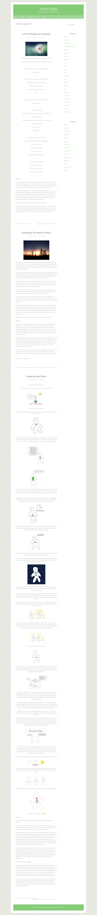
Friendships (44, 899)
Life (65, 72)
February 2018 (67, 131)
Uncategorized (67, 111)
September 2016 (67, 157)
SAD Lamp (25, 338)
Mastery (66, 82)
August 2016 (66, 160)
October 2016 (67, 154)
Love (30, 223)
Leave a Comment (42, 37)
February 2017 (67, 144)
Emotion (66, 56)
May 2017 (66, 141)
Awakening (66, 40)
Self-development (51, 367)
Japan (65, 69)
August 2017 (66, 134)
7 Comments (42, 379)
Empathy (66, 59)
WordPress (59, 907)
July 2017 (66, 137)
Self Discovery (34, 898)
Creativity (66, 49)
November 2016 (67, 150)
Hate (65, 66)
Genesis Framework (52, 907)
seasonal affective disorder (43, 367)
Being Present (67, 43)
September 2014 (67, 167)
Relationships (28, 898)
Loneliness (53, 223)
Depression (26, 223)
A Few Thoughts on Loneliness (36, 34)
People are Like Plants (36, 376)
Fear (65, 63)
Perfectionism (67, 92)
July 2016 (66, 164)
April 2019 (66, 124)
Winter (56, 367)
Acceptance (22, 223)
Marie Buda (48, 9)
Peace (65, 89)
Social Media (67, 105)
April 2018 (66, 128)
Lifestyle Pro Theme (44, 907)
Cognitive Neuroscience (69, 46)
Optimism (66, 85)
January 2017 (67, 147)
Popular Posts (67, 95)
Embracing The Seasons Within (36, 232)
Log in (62, 907)
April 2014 (66, 170)
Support (55, 899)
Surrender (66, 108)
